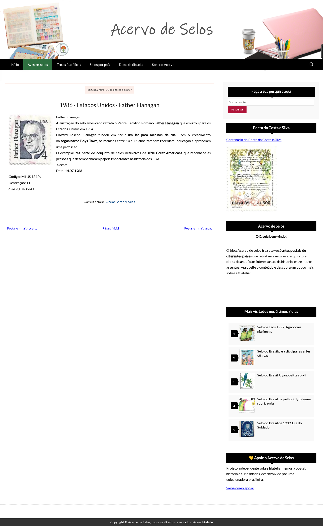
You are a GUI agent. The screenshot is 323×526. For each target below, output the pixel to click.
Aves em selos (38, 65)
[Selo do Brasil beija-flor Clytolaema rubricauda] (247, 405)
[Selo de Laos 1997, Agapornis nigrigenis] (247, 333)
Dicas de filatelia (131, 65)
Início (15, 65)
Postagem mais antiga (198, 228)
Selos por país (100, 65)
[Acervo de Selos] (254, 284)
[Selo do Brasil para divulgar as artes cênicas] (247, 357)
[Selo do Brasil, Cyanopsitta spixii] (247, 381)
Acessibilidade (203, 522)
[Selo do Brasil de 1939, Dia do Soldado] (247, 429)
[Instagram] (231, 290)
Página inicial (111, 228)
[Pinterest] (243, 290)
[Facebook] (266, 290)
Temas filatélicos (69, 65)
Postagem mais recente (22, 228)
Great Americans (121, 202)
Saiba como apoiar (240, 488)
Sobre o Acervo (163, 65)
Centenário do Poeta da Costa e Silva (253, 139)
